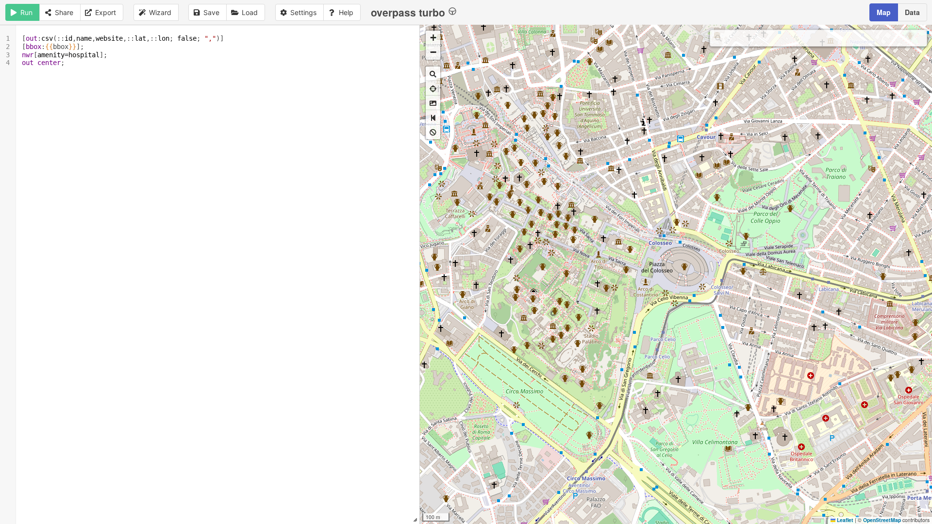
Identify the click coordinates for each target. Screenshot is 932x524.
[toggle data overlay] (433, 132)
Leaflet (844, 520)
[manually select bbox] (433, 103)
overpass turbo (408, 12)
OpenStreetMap (882, 520)
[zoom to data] (433, 73)
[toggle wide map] (433, 117)
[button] (433, 38)
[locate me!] (433, 88)
